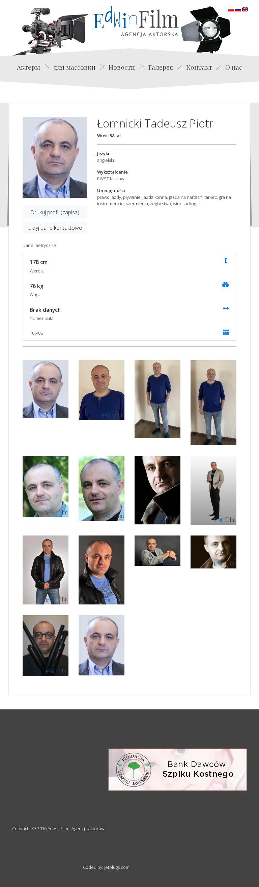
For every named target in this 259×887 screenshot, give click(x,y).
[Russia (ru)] (238, 9)
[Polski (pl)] (231, 9)
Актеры (28, 67)
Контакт (199, 67)
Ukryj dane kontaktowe (55, 227)
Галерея (160, 67)
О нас (233, 67)
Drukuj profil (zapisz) (54, 212)
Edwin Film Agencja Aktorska (135, 21)
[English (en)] (245, 9)
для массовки (74, 67)
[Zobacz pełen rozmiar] (55, 157)
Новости (122, 67)
